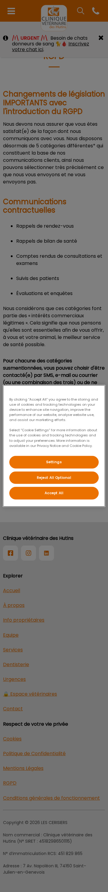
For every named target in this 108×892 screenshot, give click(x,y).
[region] (54, 446)
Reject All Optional (54, 477)
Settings (54, 461)
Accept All (54, 493)
